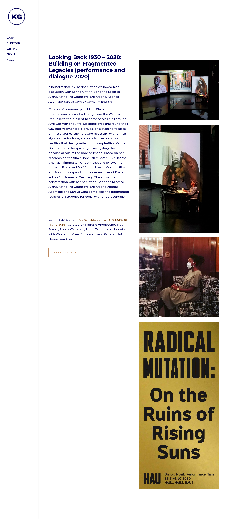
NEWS (10, 60)
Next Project (65, 252)
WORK (10, 38)
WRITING (12, 49)
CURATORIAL (14, 43)
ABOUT (11, 54)
